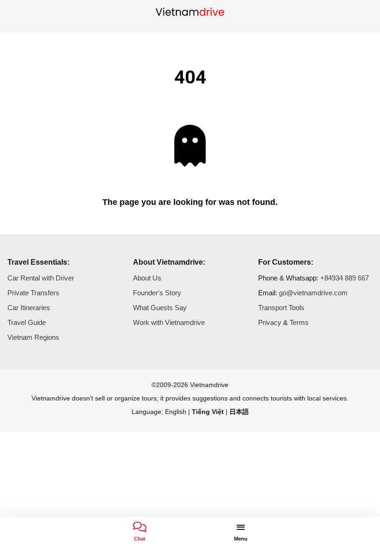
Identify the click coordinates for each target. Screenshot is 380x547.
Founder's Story (157, 293)
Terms (299, 322)
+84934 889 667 (344, 278)
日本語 (239, 411)
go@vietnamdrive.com (313, 293)
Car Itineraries (28, 308)
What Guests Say (160, 308)
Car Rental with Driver (40, 278)
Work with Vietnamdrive (169, 322)
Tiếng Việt (208, 411)
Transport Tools (281, 308)
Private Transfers (33, 293)
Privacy (269, 322)
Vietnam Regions (33, 337)
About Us (147, 278)
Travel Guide (26, 322)
